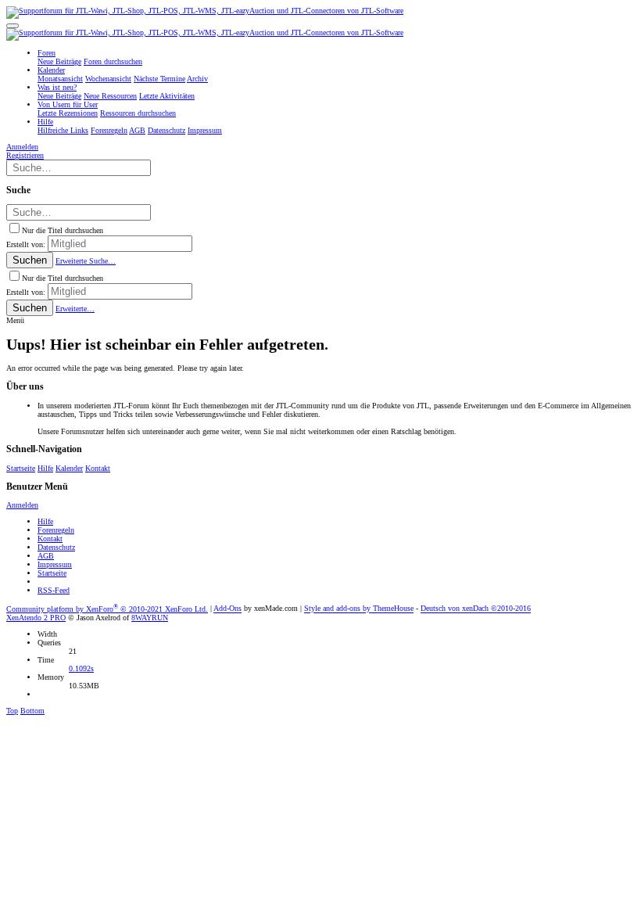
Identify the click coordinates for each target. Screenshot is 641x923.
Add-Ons (227, 609)
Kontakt (97, 468)
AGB (46, 555)
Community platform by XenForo (107, 609)
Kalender (69, 468)
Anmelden (22, 505)
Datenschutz (56, 547)
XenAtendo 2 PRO (36, 617)
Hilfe (45, 468)
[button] (12, 25)
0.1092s (81, 668)
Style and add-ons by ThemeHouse (359, 609)
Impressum (55, 564)
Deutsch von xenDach (476, 609)
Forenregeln (56, 530)
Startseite (20, 468)
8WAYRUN (149, 617)
